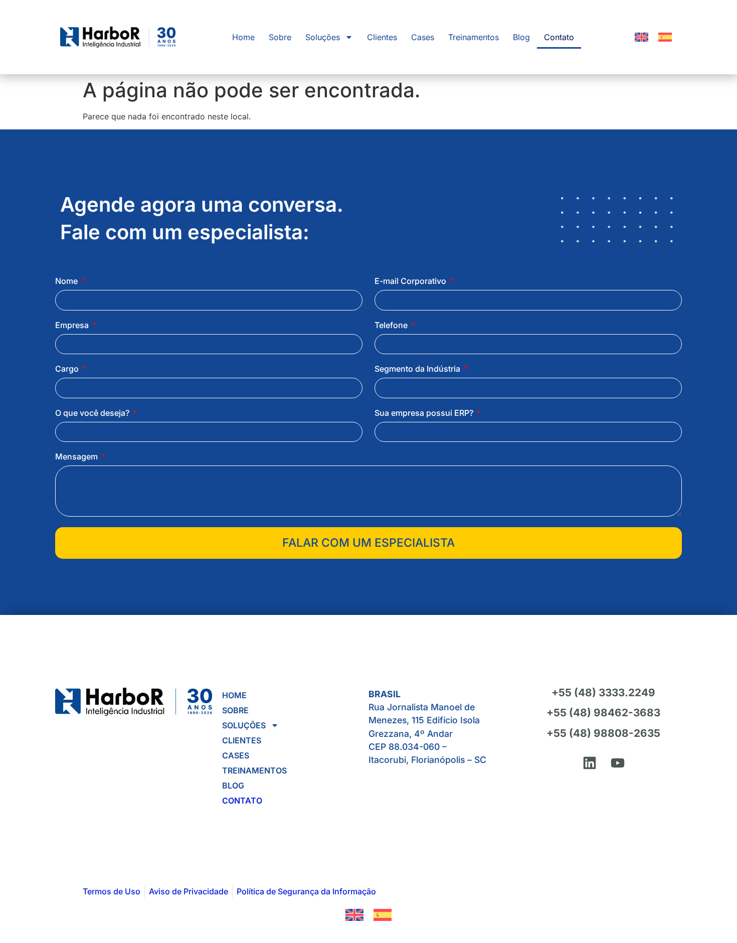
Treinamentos (473, 37)
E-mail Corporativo (411, 281)
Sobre (280, 37)
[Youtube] (618, 763)
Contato (559, 37)
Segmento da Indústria (418, 369)
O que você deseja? (93, 413)
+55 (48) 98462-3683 (603, 712)
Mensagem (77, 456)
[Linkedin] (590, 763)
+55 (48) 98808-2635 (603, 733)
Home (243, 37)
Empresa (73, 325)
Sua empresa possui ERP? (425, 413)
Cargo (68, 369)
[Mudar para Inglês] (641, 37)
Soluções (322, 37)
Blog (521, 37)
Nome (67, 281)
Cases (422, 37)
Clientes (382, 37)
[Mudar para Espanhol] (665, 37)
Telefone (392, 325)
